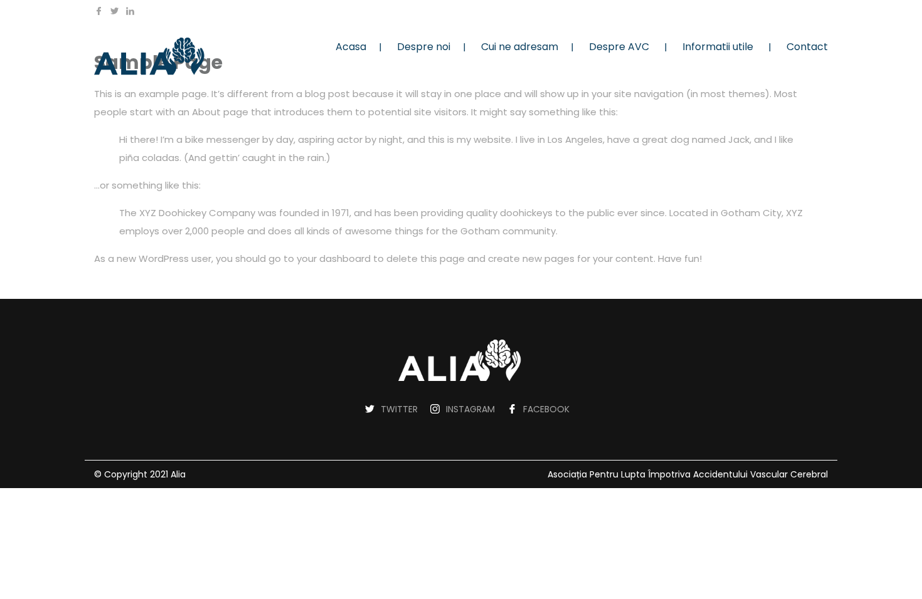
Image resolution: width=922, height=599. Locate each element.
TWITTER (399, 409)
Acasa (351, 46)
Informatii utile (717, 46)
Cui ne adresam (519, 46)
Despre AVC (619, 46)
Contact (807, 46)
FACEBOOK (546, 409)
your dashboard (334, 258)
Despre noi (423, 46)
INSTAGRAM (470, 409)
